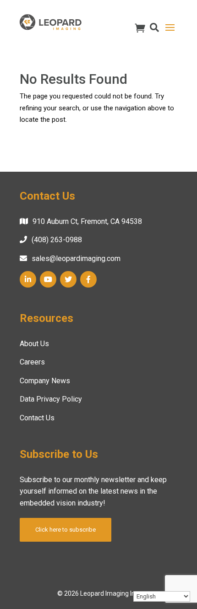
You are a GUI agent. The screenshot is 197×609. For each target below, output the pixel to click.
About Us (34, 343)
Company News (45, 380)
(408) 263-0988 (57, 239)
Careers (32, 362)
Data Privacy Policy (51, 399)
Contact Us (37, 417)
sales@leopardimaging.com (76, 258)
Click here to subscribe (65, 529)
